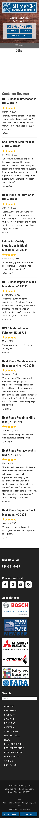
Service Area (11, 731)
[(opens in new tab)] (15, 627)
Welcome (9, 706)
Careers (8, 761)
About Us (9, 727)
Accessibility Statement (11, 803)
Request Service (19, 36)
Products (9, 715)
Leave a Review (12, 756)
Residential (10, 710)
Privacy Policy (27, 803)
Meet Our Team (12, 735)
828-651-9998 (19, 26)
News (7, 740)
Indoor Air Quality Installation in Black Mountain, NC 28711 (15, 245)
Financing (12, 31)
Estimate (26, 31)
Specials (9, 719)
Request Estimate (14, 748)
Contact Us (10, 765)
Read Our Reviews (13, 752)
